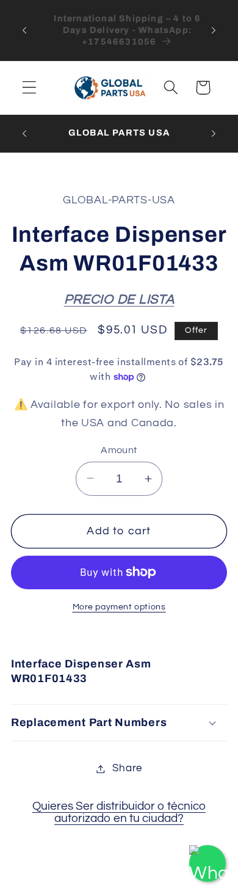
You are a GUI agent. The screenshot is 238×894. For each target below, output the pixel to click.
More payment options (119, 606)
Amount (119, 450)
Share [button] (127, 768)
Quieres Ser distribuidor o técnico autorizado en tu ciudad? (119, 812)
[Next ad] (213, 29)
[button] (29, 87)
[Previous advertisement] (24, 29)
